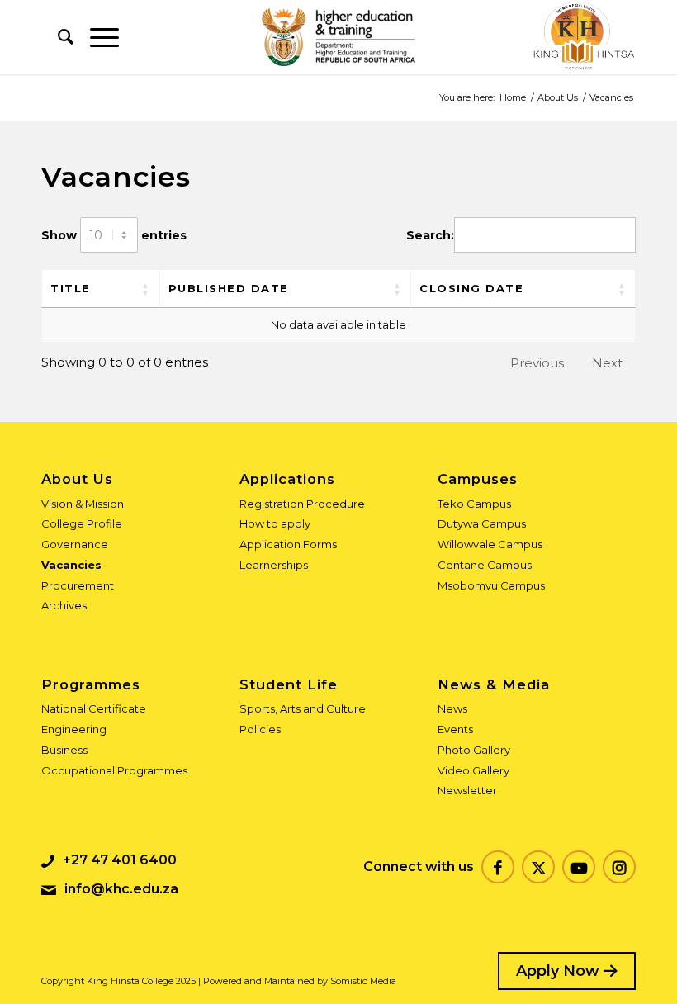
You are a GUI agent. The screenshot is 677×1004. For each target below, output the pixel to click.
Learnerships (273, 564)
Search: (430, 235)
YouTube (578, 866)
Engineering (74, 729)
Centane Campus (485, 564)
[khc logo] (583, 37)
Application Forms (288, 544)
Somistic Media (363, 981)
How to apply (274, 523)
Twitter (538, 866)
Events (455, 729)
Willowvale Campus (490, 544)
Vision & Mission (82, 503)
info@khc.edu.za (121, 889)
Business (64, 749)
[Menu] (96, 37)
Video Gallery (473, 770)
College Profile (81, 523)
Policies (260, 729)
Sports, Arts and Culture (302, 708)
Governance (74, 544)
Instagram (619, 866)
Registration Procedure (302, 503)
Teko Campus (474, 503)
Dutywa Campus (482, 523)
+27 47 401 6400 (120, 860)
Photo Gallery (474, 749)
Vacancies (71, 564)
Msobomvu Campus (491, 585)
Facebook (497, 866)
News (452, 708)
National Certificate (93, 708)
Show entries (114, 235)
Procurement (77, 585)
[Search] (57, 37)
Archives (64, 605)
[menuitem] (57, 37)
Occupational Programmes (114, 770)
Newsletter (467, 790)
